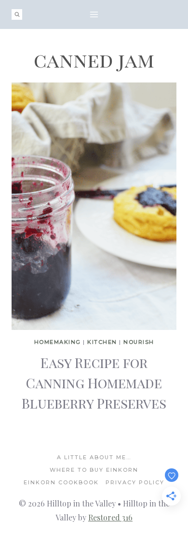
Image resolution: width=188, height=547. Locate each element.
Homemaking (57, 342)
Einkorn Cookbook (61, 482)
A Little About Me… (94, 457)
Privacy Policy (135, 482)
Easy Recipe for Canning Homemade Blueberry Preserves (94, 383)
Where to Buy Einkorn (94, 469)
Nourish (138, 342)
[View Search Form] (17, 14)
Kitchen (102, 342)
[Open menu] (94, 14)
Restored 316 (110, 517)
